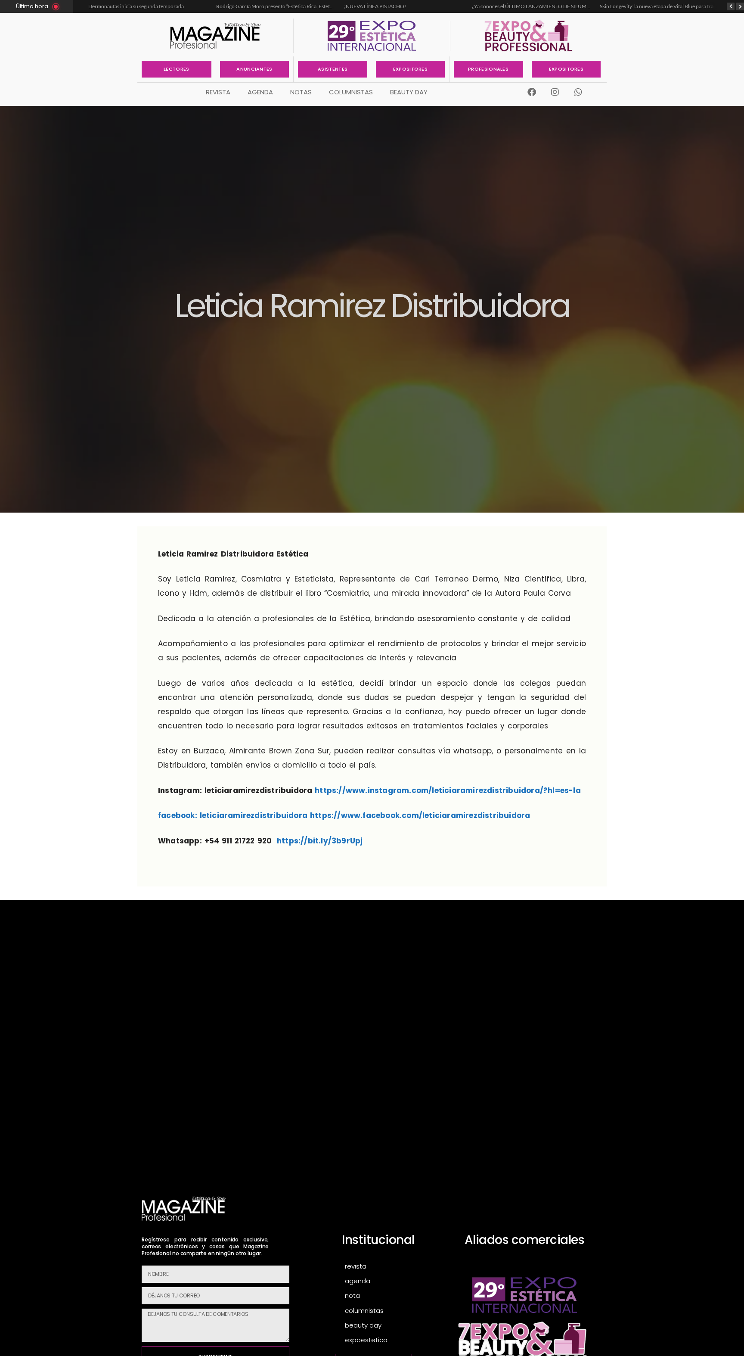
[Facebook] (531, 92)
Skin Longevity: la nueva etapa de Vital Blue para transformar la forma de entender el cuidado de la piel (586, 6)
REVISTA (218, 91)
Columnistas (351, 91)
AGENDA (260, 91)
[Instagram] (555, 92)
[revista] (393, 1267)
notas (301, 91)
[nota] (393, 1296)
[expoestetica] (393, 1340)
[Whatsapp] (578, 92)
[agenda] (393, 1281)
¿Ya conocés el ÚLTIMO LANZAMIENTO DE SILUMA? (405, 6)
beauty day (409, 91)
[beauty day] (393, 1326)
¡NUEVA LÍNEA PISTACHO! (248, 6)
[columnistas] (393, 1311)
